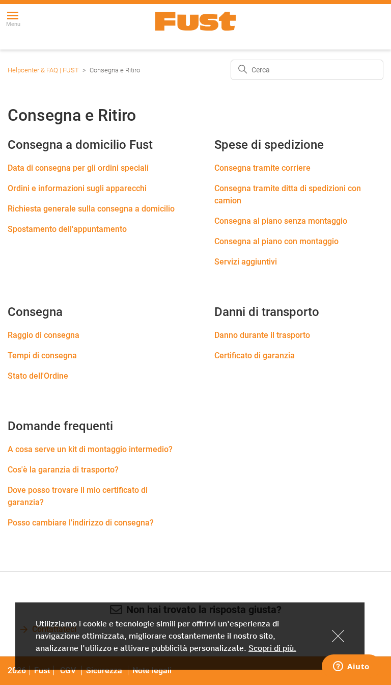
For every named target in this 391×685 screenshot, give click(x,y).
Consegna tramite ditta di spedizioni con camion (287, 194)
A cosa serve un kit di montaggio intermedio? (90, 449)
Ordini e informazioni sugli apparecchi (77, 188)
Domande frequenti (60, 426)
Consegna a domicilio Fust (80, 145)
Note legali (152, 670)
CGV (68, 670)
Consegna (35, 312)
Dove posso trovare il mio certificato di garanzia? (78, 496)
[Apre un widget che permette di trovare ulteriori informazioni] (351, 667)
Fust (42, 670)
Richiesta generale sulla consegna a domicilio (91, 209)
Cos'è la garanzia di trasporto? (63, 470)
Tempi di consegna (42, 355)
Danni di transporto (266, 312)
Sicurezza (105, 670)
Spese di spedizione (269, 145)
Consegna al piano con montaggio (276, 241)
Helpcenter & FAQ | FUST (43, 70)
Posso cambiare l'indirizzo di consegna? (81, 523)
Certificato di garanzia (254, 355)
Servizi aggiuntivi (245, 262)
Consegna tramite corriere (262, 168)
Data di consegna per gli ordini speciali (78, 168)
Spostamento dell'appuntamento (67, 229)
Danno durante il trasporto (262, 335)
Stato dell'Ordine (38, 376)
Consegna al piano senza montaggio (280, 221)
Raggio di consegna (43, 335)
